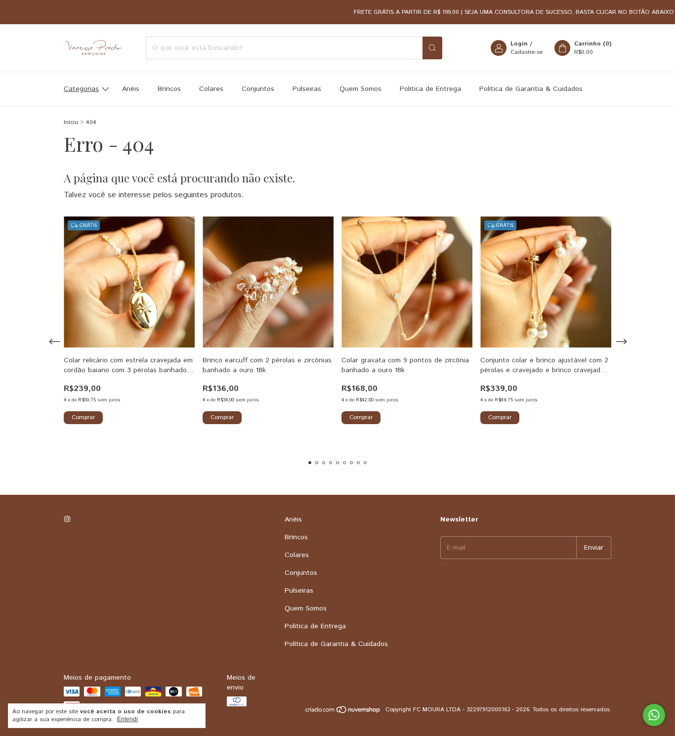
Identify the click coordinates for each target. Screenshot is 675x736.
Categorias (81, 89)
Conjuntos (258, 89)
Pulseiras (307, 89)
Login (519, 44)
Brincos (169, 89)
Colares (211, 89)
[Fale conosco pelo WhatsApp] (654, 715)
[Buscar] (432, 48)
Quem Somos (360, 89)
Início (71, 122)
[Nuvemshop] (343, 712)
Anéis (130, 89)
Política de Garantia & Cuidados (531, 89)
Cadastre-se (526, 52)
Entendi (127, 719)
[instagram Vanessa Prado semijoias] (67, 519)
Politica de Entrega (430, 89)
